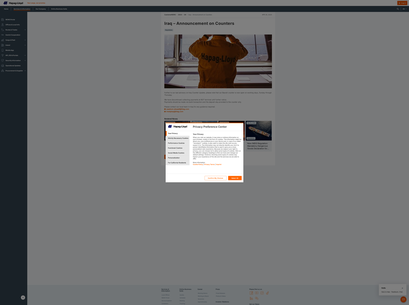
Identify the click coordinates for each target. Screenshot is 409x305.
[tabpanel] (217, 150)
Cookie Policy (198, 164)
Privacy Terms (209, 164)
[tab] (177, 133)
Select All (234, 178)
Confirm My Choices (215, 178)
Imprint (218, 164)
